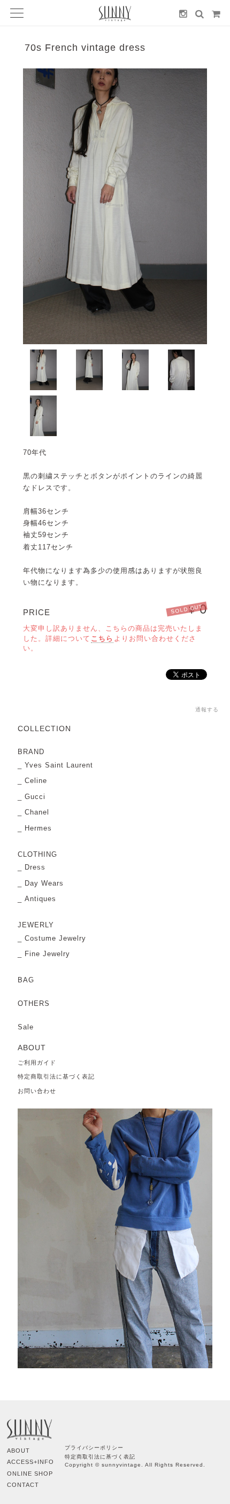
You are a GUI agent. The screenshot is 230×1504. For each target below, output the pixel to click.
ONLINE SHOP (30, 1473)
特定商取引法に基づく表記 (56, 1076)
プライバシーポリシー (94, 1448)
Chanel (37, 812)
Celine (36, 781)
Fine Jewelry (47, 954)
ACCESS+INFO (30, 1462)
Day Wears (44, 883)
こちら (102, 638)
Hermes (38, 828)
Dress (35, 867)
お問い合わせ (37, 1091)
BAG (26, 980)
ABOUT (18, 1450)
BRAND (31, 752)
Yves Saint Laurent (59, 765)
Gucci (35, 797)
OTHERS (34, 1003)
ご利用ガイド (37, 1062)
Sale (26, 1027)
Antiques (40, 899)
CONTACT (23, 1485)
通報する (207, 709)
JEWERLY (36, 925)
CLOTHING (37, 854)
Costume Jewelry (55, 938)
